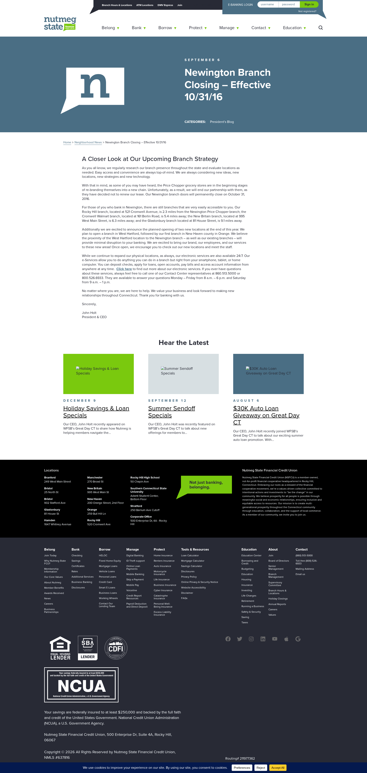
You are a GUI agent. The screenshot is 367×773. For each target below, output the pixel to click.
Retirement (247, 601)
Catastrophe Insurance (161, 597)
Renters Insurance (164, 561)
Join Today (50, 555)
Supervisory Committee (275, 584)
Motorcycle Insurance (160, 572)
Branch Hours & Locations (117, 5)
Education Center (251, 555)
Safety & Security (251, 612)
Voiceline (131, 590)
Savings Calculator (191, 566)
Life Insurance (162, 579)
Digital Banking (135, 555)
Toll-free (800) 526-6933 (306, 562)
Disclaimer (187, 593)
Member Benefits (54, 588)
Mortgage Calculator (192, 561)
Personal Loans (107, 577)
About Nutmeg (52, 582)
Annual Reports (277, 604)
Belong (108, 27)
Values (272, 615)
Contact (258, 27)
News (47, 598)
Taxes (244, 622)
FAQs (184, 598)
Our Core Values (53, 577)
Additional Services (83, 577)
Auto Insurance (162, 566)
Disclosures (78, 587)
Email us (300, 574)
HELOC (103, 555)
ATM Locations (144, 5)
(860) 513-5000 (304, 555)
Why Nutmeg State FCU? (55, 562)
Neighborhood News (88, 142)
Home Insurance (163, 555)
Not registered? (307, 11)
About (273, 549)
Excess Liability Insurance (162, 613)
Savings (76, 561)
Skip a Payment (135, 579)
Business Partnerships (51, 610)
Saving (245, 617)
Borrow (165, 27)
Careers (48, 604)
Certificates (78, 566)
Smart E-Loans (107, 587)
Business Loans (108, 593)
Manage (226, 27)
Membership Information (51, 570)
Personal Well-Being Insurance (163, 605)
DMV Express (165, 5)
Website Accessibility (193, 587)
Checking (77, 555)
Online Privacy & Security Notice (199, 582)
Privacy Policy (189, 577)
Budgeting (247, 569)
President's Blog (222, 121)
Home (67, 142)
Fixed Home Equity (110, 561)
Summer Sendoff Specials (171, 412)
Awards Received (54, 593)
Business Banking (82, 582)
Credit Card (105, 582)
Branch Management (276, 575)
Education (292, 27)
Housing (246, 579)
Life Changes (248, 596)
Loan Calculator (190, 555)
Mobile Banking (135, 574)
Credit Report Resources (134, 597)
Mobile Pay (132, 585)
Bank (136, 27)
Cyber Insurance (163, 590)
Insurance (247, 585)
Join (179, 5)
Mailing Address (305, 569)
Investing (246, 590)
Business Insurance (165, 585)
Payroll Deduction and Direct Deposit (137, 605)
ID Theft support (135, 561)
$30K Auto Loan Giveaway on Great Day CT (266, 415)
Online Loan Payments (133, 567)
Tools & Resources (195, 549)
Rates (75, 571)
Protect (195, 27)
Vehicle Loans (107, 571)
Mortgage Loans (108, 566)
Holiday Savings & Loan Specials (96, 412)
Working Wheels (108, 598)
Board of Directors (278, 561)
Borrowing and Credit (249, 562)
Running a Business (252, 606)
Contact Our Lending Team (107, 605)
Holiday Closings (278, 599)
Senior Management (276, 567)
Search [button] (321, 28)
